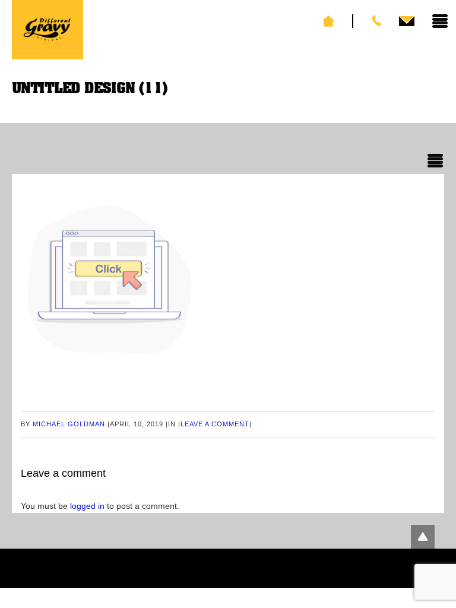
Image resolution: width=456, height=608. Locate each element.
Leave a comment (214, 424)
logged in (87, 506)
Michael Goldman (69, 424)
